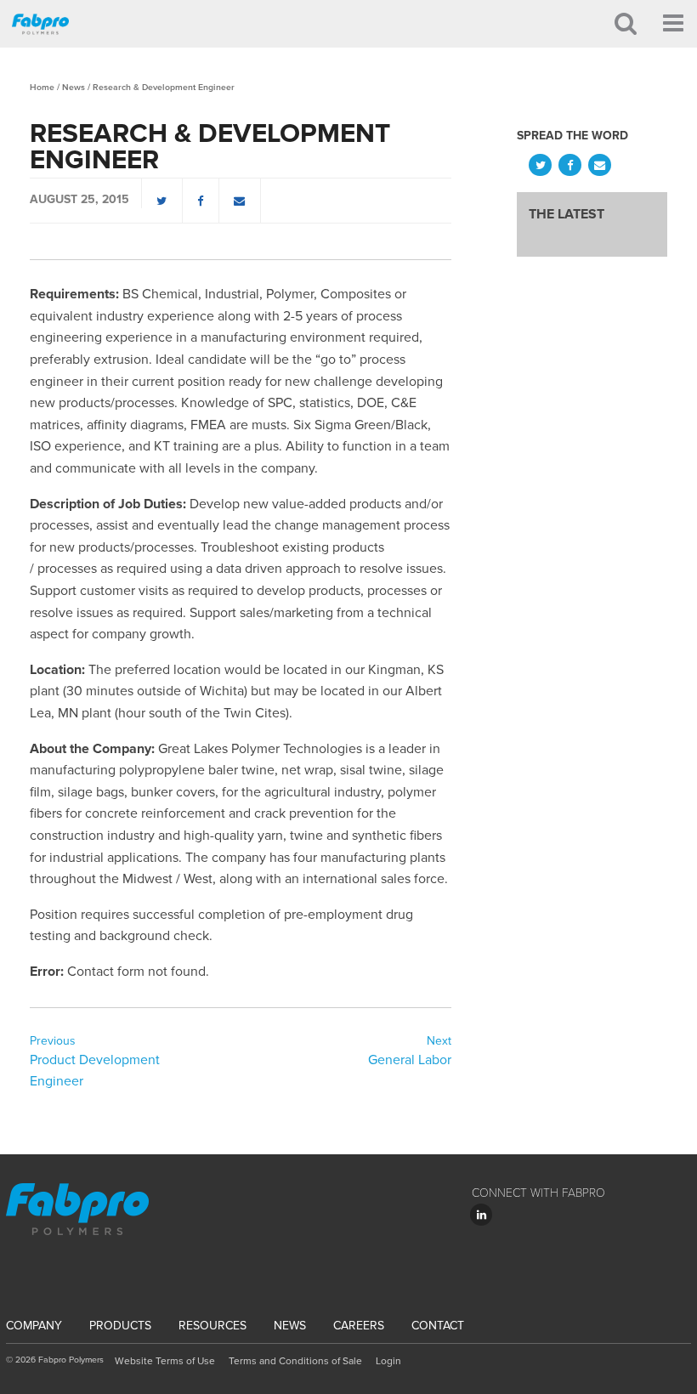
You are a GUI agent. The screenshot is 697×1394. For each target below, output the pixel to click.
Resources (212, 1325)
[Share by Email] (240, 201)
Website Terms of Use (165, 1361)
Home (42, 87)
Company (34, 1325)
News (73, 87)
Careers (358, 1325)
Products (120, 1325)
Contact (437, 1325)
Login (388, 1361)
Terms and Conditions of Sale (295, 1361)
